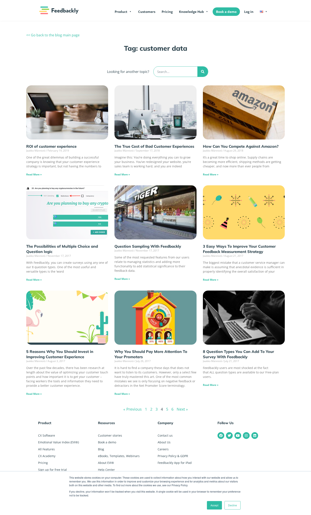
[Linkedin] (254, 435)
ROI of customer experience (51, 146)
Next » (182, 409)
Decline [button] (232, 505)
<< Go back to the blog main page (53, 35)
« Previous (132, 409)
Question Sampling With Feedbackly (147, 246)
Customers (146, 12)
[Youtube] (237, 435)
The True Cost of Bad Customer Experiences (154, 146)
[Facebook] (220, 435)
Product (121, 12)
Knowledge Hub (191, 12)
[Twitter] (229, 435)
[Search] (202, 72)
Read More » (34, 174)
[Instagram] (246, 435)
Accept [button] (214, 505)
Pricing (167, 12)
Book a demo (226, 12)
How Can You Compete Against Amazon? (241, 146)
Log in (248, 12)
